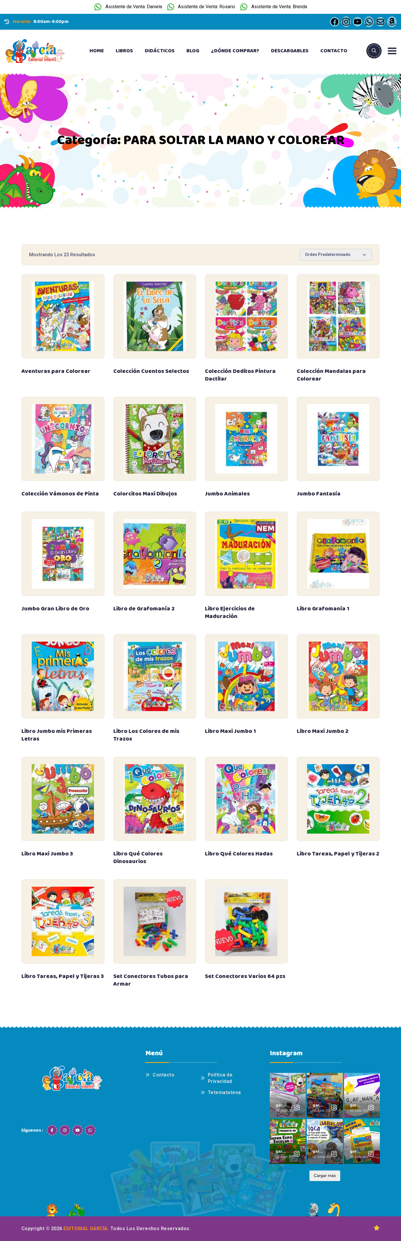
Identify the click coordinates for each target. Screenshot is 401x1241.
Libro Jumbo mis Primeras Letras (56, 734)
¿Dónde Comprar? (235, 51)
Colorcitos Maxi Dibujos (145, 493)
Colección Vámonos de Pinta (60, 493)
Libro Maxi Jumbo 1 (230, 731)
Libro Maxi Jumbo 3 (47, 853)
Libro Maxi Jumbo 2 (322, 731)
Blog (192, 51)
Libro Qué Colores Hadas (239, 853)
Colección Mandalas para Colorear (331, 374)
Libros (124, 51)
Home (97, 51)
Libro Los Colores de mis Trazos (146, 734)
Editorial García (85, 1228)
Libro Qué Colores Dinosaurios (138, 857)
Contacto (333, 51)
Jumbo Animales (227, 493)
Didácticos (160, 51)
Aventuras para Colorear (55, 371)
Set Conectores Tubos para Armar (150, 980)
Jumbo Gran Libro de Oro (55, 608)
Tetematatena (224, 1092)
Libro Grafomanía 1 (323, 608)
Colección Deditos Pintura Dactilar (240, 374)
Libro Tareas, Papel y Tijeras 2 (338, 853)
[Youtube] (77, 1130)
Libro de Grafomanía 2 (144, 608)
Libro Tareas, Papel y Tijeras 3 (62, 976)
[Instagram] (64, 1130)
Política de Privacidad (220, 1078)
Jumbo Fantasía (319, 493)
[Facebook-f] (52, 1130)
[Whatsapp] (90, 1130)
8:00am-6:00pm (51, 21)
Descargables (290, 51)
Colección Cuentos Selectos (151, 371)
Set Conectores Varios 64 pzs (245, 976)
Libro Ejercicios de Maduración (230, 612)
